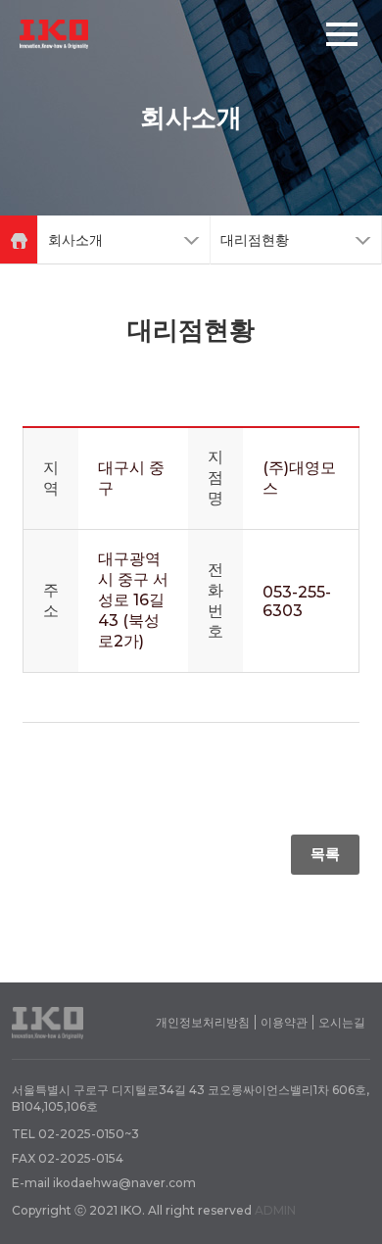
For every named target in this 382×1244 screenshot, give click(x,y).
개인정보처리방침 (203, 1022)
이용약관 (284, 1022)
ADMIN (275, 1210)
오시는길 (341, 1022)
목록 (325, 853)
